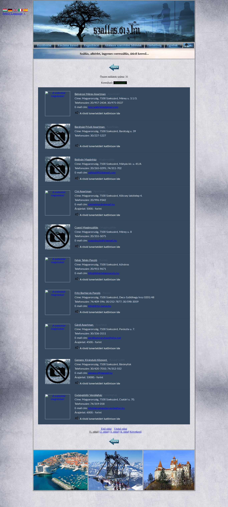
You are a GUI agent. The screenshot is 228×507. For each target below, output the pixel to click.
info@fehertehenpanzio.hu (103, 273)
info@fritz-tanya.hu (99, 306)
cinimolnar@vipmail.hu (101, 204)
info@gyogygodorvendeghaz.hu (106, 408)
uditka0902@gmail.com (102, 172)
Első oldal (106, 428)
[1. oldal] (94, 431)
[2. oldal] (104, 431)
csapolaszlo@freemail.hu (102, 240)
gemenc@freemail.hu (100, 373)
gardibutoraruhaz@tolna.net (104, 338)
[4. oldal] (124, 431)
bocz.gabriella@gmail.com (103, 107)
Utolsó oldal (120, 428)
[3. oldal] (114, 431)
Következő (136, 431)
